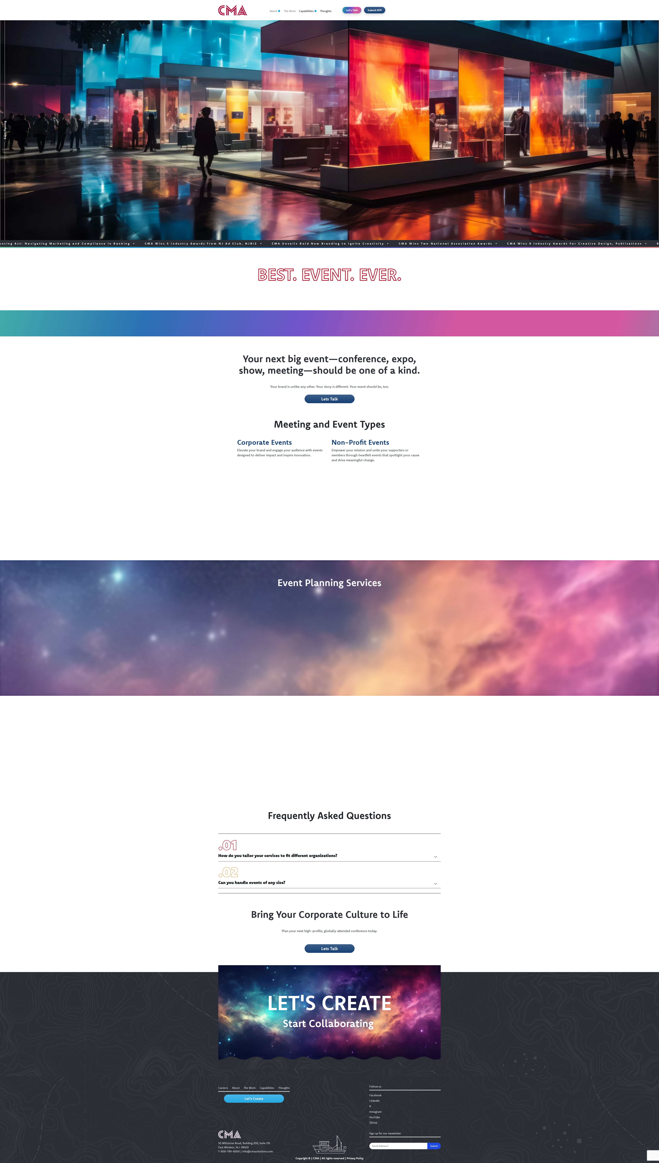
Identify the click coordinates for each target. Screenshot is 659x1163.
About (273, 11)
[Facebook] (392, 10)
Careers (223, 1088)
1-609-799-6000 (229, 1151)
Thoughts (325, 11)
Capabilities (306, 11)
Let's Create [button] (254, 1098)
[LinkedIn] (401, 10)
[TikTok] (436, 10)
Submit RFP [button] (375, 10)
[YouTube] (427, 10)
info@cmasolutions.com (257, 1151)
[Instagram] (419, 10)
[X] (410, 10)
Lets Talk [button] (329, 398)
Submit (434, 1146)
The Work (290, 11)
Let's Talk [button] (352, 10)
